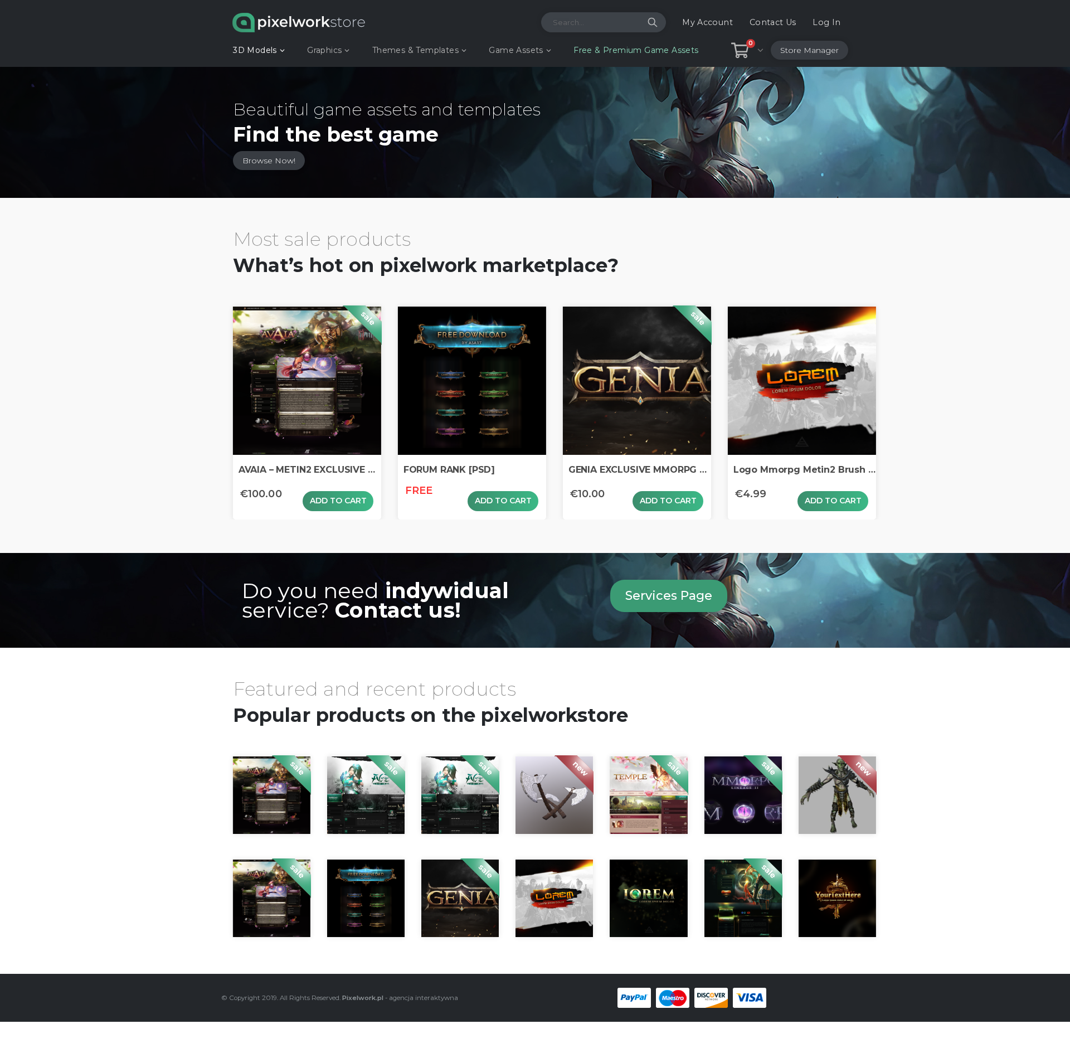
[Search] (652, 22)
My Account (707, 22)
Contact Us (773, 22)
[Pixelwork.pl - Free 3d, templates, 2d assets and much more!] (298, 22)
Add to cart (338, 501)
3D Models (255, 50)
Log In (826, 22)
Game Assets (516, 50)
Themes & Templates (415, 50)
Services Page (668, 595)
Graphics (324, 50)
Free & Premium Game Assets (635, 50)
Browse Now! (268, 161)
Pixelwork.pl (362, 998)
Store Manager (809, 50)
